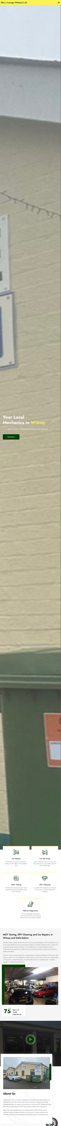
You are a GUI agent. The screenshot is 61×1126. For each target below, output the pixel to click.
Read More (11, 437)
